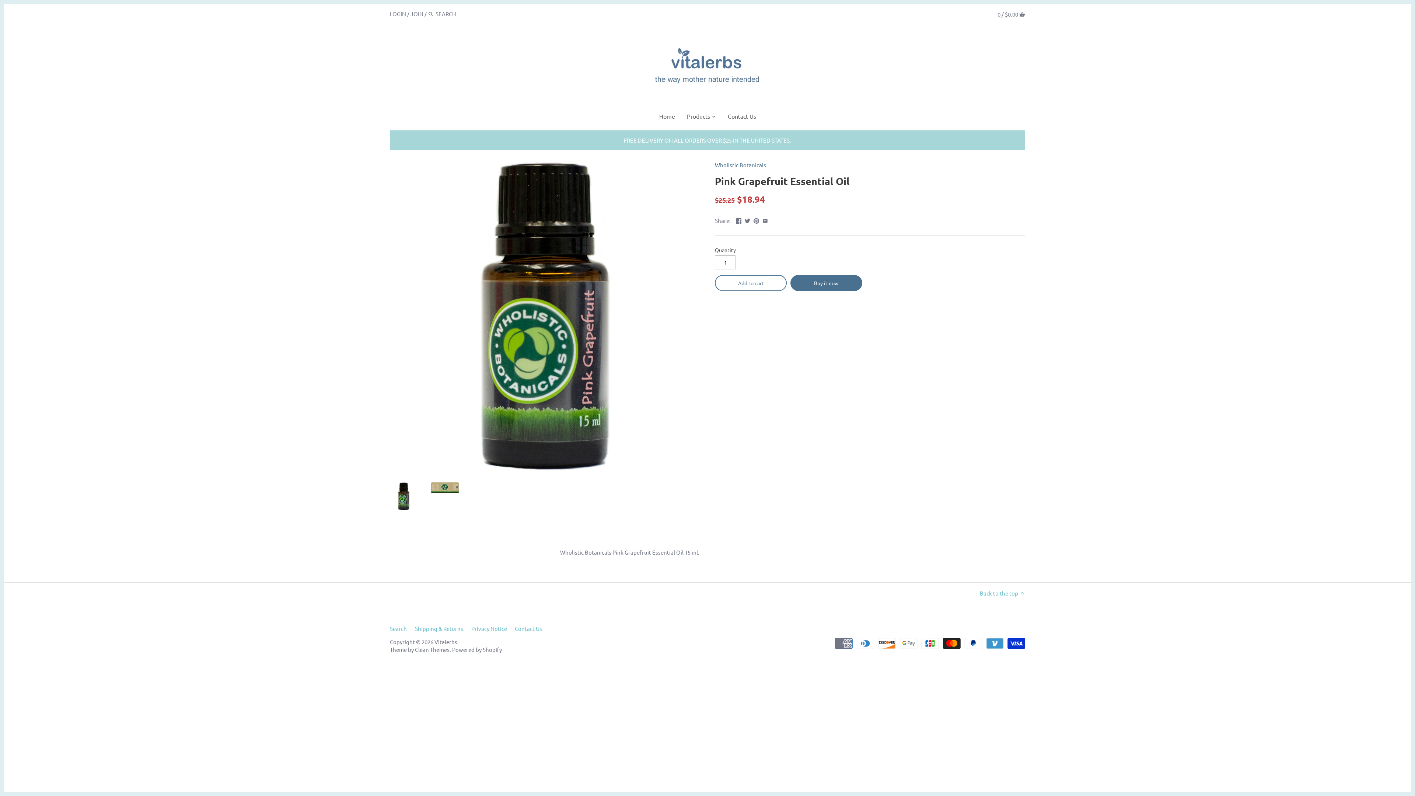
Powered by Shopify (477, 649)
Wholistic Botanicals (740, 164)
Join (416, 13)
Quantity (725, 250)
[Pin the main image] (756, 219)
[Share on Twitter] (747, 219)
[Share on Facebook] (738, 219)
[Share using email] (765, 219)
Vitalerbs (445, 641)
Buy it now (826, 283)
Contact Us (528, 628)
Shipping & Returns (439, 628)
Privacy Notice (489, 628)
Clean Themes (432, 649)
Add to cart (751, 283)
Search (398, 628)
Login (398, 13)
